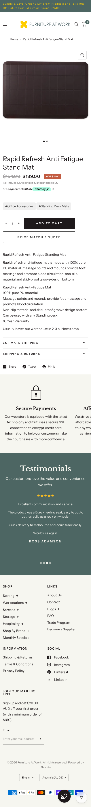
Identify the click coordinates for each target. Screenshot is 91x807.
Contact (53, 602)
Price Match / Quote (39, 237)
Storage (9, 616)
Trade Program (58, 622)
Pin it (51, 366)
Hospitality (11, 624)
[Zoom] (82, 55)
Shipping (24, 182)
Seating (9, 595)
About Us (54, 595)
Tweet (32, 366)
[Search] (76, 24)
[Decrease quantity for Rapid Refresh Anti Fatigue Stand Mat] (6, 223)
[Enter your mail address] (39, 738)
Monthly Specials (16, 637)
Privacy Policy (14, 671)
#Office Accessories (19, 206)
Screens (9, 610)
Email (6, 730)
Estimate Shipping (21, 342)
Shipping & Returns (21, 353)
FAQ (50, 616)
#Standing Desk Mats (54, 206)
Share (12, 366)
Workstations (13, 603)
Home (14, 39)
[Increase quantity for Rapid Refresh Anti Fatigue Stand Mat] (18, 223)
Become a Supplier (61, 629)
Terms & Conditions (18, 664)
